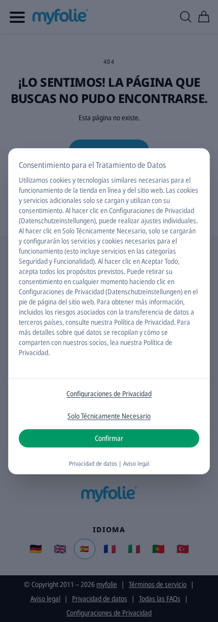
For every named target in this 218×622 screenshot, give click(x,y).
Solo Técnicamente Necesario (109, 416)
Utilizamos (33, 180)
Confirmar (109, 438)
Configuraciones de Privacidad (109, 393)
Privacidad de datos (93, 463)
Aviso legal (136, 463)
